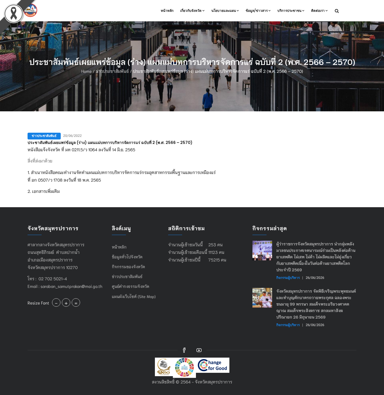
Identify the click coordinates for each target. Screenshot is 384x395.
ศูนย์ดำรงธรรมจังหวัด (130, 286)
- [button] (56, 302)
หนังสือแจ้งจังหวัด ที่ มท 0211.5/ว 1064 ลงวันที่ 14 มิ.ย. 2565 (81, 149)
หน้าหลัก (167, 10)
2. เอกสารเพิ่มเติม (44, 191)
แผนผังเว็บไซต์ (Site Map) (133, 296)
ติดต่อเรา (318, 10)
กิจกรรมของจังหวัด (128, 266)
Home (86, 71)
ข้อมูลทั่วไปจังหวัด (127, 256)
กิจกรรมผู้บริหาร (288, 277)
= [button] (75, 302)
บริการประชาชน (289, 10)
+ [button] (66, 302)
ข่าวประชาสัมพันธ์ (112, 71)
